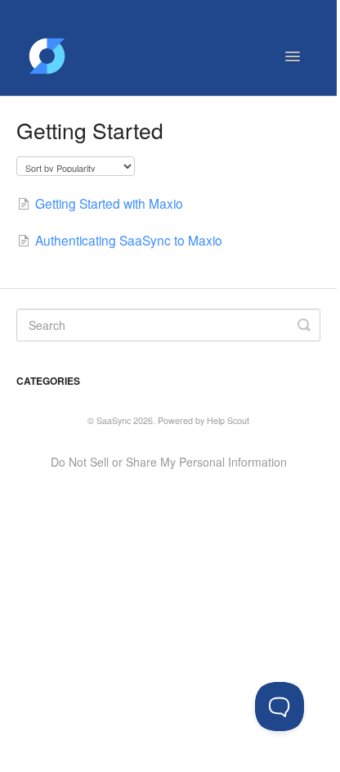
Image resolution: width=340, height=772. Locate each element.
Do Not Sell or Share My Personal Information (169, 461)
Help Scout (228, 420)
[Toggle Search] (304, 325)
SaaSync (113, 420)
